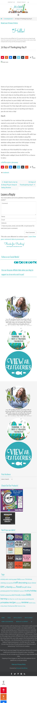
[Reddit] (26, 57)
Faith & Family (29, 617)
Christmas (28, 579)
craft (15, 582)
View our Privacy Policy (18, 664)
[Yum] (6, 57)
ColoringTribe (9, 582)
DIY (2, 586)
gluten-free (9, 590)
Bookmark (6, 172)
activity (2, 579)
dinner (34, 582)
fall (5, 587)
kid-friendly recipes (19, 595)
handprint (22, 590)
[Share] (10, 57)
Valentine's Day (21, 605)
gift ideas (27, 587)
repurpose (18, 602)
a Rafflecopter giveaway (9, 162)
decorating (22, 582)
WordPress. (24, 667)
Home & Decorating (7, 621)
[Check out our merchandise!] (18, 550)
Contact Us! (11, 2)
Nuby (20, 598)
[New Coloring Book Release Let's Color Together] (11, 511)
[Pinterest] (25, 264)
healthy (27, 590)
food (18, 586)
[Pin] (2, 57)
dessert (30, 582)
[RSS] (24, 673)
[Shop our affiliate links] (7, 524)
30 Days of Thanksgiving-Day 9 (28, 183)
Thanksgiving (11, 605)
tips (16, 605)
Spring (34, 602)
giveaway (3, 590)
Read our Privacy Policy (9, 23)
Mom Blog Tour (11, 598)
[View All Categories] (18, 364)
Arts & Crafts (18, 617)
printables (4, 602)
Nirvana (18, 667)
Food (9, 617)
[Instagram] (30, 264)
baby (19, 579)
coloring (3, 582)
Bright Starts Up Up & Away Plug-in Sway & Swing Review (9, 184)
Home (3, 617)
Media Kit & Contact (22, 621)
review (24, 602)
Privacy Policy (21, 2)
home (2, 595)
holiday (33, 590)
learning (3, 598)
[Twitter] (20, 264)
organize (23, 598)
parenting (28, 598)
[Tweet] (14, 57)
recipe (12, 602)
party (32, 598)
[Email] (18, 57)
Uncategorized (8, 19)
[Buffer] (22, 57)
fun (23, 587)
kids (28, 594)
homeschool (8, 595)
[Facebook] (16, 264)
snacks (30, 602)
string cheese (3, 605)
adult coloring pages (11, 579)
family (9, 586)
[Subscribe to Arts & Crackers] (18, 338)
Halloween (16, 590)
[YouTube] (34, 264)
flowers (14, 587)
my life (16, 598)
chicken (23, 579)
